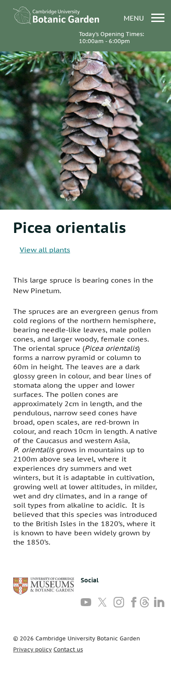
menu (135, 18)
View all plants (45, 249)
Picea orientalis (69, 227)
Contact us (68, 649)
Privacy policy (32, 649)
